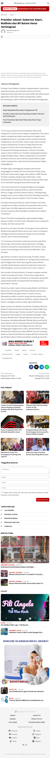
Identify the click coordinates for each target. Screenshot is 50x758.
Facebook (14, 731)
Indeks (12, 715)
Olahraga (19, 572)
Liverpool (8, 526)
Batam (17, 350)
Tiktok (14, 741)
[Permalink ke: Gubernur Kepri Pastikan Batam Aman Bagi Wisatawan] (37, 444)
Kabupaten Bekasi (11, 518)
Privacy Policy (36, 719)
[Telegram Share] (41, 367)
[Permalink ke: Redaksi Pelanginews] (3, 31)
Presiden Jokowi (37, 354)
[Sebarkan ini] (31, 367)
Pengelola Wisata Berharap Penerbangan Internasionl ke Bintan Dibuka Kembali (37, 432)
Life (15, 689)
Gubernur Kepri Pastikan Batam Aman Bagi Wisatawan (37, 453)
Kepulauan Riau (7, 354)
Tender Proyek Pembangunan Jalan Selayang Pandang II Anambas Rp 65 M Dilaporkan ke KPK (12, 408)
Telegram (38, 741)
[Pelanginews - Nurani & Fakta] (25, 3)
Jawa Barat (4, 565)
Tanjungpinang (7, 358)
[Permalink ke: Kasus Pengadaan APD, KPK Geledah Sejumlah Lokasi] (12, 421)
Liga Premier (9, 510)
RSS (26, 745)
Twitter (38, 731)
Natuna (25, 354)
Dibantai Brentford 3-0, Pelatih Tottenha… (26, 574)
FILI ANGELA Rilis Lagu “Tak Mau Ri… (15, 625)
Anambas (8, 350)
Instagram (38, 734)
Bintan (24, 350)
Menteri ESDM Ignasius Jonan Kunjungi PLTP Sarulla (39, 375)
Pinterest (14, 734)
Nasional (11, 565)
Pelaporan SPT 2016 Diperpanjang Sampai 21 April (11, 375)
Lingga (18, 354)
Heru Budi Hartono (12, 522)
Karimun (32, 350)
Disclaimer (13, 722)
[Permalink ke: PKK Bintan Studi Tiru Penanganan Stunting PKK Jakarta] (12, 444)
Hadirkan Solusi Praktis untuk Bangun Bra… (26, 632)
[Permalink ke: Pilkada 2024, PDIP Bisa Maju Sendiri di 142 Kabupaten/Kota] (37, 397)
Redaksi (13, 719)
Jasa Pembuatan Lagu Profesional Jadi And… (27, 691)
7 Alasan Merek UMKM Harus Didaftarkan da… (27, 700)
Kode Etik (37, 715)
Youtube (14, 738)
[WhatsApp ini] (47, 367)
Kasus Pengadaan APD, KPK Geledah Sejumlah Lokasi (11, 431)
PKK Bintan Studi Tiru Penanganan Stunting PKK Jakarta (11, 454)
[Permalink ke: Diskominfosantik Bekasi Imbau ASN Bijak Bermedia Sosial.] (25, 549)
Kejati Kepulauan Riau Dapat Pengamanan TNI (20, 110)
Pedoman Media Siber (37, 722)
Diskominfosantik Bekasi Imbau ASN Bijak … (18, 567)
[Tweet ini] (36, 367)
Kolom (4, 591)
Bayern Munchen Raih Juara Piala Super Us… (26, 583)
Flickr (38, 738)
